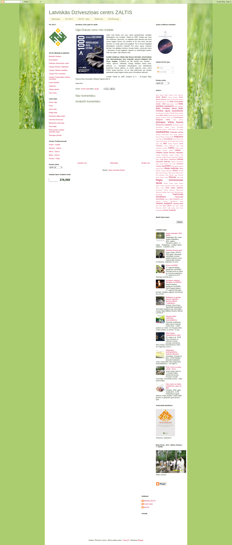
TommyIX (126, 540)
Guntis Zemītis (169, 137)
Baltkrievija (99, 19)
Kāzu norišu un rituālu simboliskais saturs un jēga (173, 386)
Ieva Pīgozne (159, 139)
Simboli (166, 190)
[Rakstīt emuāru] (107, 89)
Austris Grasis (170, 99)
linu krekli (172, 164)
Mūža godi (159, 173)
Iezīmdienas (168, 139)
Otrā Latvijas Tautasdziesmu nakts (173, 334)
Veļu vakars (167, 205)
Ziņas (161, 68)
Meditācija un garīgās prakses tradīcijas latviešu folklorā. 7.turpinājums (173, 300)
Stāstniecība (179, 190)
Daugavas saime (163, 120)
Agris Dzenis (159, 95)
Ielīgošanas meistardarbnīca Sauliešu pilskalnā (172, 352)
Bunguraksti (176, 115)
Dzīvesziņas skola (178, 125)
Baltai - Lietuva (54, 155)
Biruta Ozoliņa (179, 113)
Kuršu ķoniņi (179, 148)
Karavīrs (165, 148)
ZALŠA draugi (113, 19)
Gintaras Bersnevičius (162, 134)
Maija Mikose (175, 166)
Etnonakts (159, 129)
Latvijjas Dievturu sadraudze (170, 157)
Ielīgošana (178, 137)
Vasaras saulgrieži (164, 203)
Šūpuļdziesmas (179, 192)
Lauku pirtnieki (54, 82)
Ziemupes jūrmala (55, 135)
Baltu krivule (174, 101)
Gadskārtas (162, 131)
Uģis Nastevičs (175, 199)
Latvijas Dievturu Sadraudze (59, 67)
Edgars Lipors (170, 127)
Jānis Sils (159, 143)
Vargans (158, 201)
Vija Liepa (175, 205)
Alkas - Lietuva (54, 151)
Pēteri (173, 173)
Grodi (51, 106)
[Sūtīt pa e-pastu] (105, 89)
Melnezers (169, 170)
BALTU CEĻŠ (166, 101)
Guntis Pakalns (160, 137)
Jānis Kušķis (171, 141)
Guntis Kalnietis (178, 134)
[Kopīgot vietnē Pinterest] (114, 89)
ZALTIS (164, 208)
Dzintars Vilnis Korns (169, 122)
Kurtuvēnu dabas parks (57, 116)
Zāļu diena (179, 208)
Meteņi (175, 171)
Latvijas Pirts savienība (57, 74)
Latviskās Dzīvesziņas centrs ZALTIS (90, 12)
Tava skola (53, 93)
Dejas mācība (178, 119)
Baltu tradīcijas (179, 106)
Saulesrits (52, 86)
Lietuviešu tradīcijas (163, 161)
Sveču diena (170, 192)
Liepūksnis (172, 159)
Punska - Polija (54, 158)
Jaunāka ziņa (82, 163)
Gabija (181, 129)
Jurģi (181, 145)
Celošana (163, 117)
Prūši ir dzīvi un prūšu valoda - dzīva (173, 368)
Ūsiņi (181, 199)
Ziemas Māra (159, 210)
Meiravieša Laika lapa (56, 123)
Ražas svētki (164, 177)
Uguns (167, 199)
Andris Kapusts (173, 97)
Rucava (166, 183)
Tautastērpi (159, 194)
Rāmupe (172, 177)
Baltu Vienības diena (166, 108)
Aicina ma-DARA (172, 265)
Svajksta (164, 192)
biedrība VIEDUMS (169, 113)
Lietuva (180, 159)
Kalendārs (159, 148)
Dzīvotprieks (53, 60)
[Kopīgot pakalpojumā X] (109, 89)
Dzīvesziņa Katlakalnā (164, 125)
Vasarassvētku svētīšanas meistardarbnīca (171, 318)
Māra (181, 168)
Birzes (157, 115)
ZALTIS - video (84, 19)
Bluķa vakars (164, 115)
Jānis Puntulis (179, 141)
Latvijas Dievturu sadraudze (173, 153)
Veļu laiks (159, 205)
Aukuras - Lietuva (55, 148)
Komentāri (162, 72)
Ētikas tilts (175, 129)
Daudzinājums (178, 117)
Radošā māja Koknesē (176, 175)
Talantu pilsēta (54, 89)
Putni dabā (52, 126)
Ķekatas (158, 150)
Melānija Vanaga (161, 170)
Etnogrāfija (180, 127)
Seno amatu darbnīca (174, 188)
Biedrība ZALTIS (150, 501)
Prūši (166, 175)
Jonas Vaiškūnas (169, 145)
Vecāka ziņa (145, 163)
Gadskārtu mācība (176, 132)
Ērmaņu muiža (167, 129)
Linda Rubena (164, 164)
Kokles (171, 148)
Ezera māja (53, 102)
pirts (182, 173)
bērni (157, 113)
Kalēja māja (53, 112)
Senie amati (160, 188)
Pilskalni (178, 173)
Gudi (171, 134)
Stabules (172, 190)
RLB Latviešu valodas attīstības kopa (56, 131)
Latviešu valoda (167, 150)
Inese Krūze (176, 139)
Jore (177, 145)
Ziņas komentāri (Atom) (116, 170)
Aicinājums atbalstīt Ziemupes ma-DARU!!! (174, 281)
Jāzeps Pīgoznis (173, 143)
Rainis (157, 177)
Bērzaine (161, 113)
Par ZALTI (69, 19)
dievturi (146, 507)
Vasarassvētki (178, 203)
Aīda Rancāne (178, 95)
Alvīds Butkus (161, 97)
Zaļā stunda (171, 208)
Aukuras (163, 99)
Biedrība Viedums (55, 56)
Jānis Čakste (163, 141)
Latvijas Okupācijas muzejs (164, 155)
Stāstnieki (158, 192)
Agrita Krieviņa (168, 95)
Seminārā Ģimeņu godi (174, 250)
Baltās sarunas (179, 99)
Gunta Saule (148, 504)
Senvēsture (159, 190)
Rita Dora (180, 177)
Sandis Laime (173, 183)
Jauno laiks (53, 109)
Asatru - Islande (54, 145)
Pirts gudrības (160, 175)
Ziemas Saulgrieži (169, 210)
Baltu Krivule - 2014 (172, 104)
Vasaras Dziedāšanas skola (173, 201)
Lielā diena (164, 159)
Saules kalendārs (165, 185)
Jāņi (165, 143)
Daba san (170, 117)
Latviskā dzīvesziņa (56, 120)
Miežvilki (181, 170)
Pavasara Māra (167, 173)
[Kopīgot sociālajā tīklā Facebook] (111, 89)
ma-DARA (166, 166)
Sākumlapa (55, 19)
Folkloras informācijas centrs (59, 63)
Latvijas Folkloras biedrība (58, 70)
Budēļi (170, 115)
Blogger (140, 540)
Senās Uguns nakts (177, 185)
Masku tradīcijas (171, 168)
